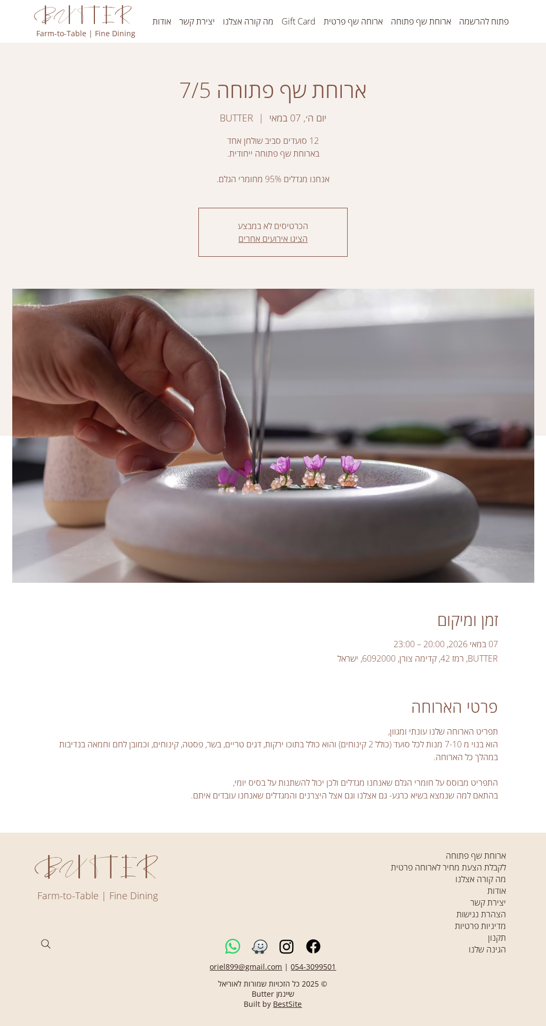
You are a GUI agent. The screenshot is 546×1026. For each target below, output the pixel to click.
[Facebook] (313, 946)
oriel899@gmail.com (246, 967)
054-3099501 (313, 967)
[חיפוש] (46, 944)
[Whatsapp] (232, 946)
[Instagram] (286, 946)
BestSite (287, 1004)
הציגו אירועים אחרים (273, 239)
